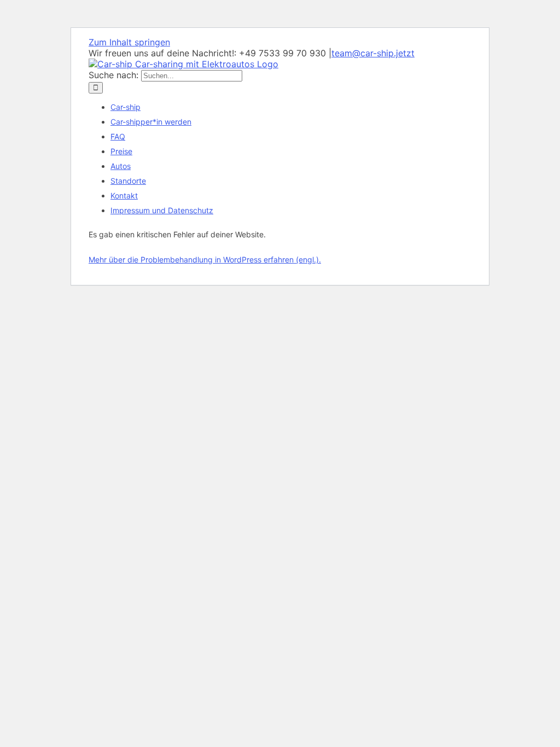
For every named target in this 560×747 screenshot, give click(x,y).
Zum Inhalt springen (129, 42)
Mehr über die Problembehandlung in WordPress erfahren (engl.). (205, 259)
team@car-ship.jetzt (373, 53)
